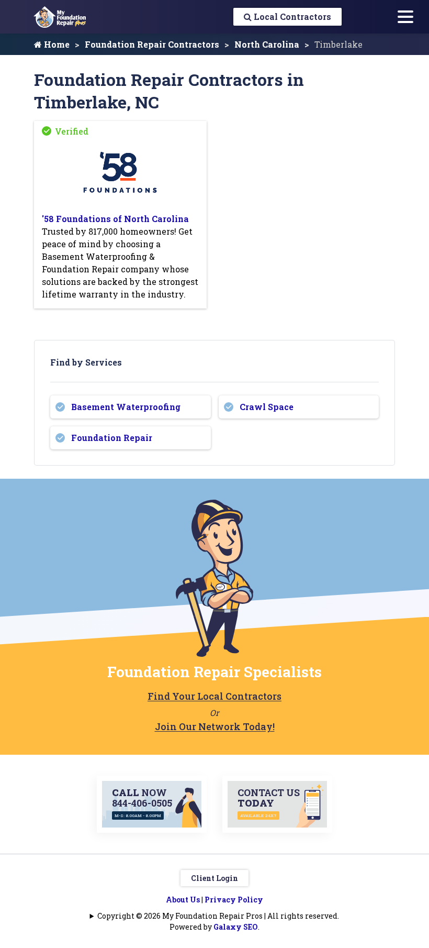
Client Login (214, 878)
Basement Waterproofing (125, 406)
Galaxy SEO (235, 927)
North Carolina (266, 44)
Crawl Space (266, 406)
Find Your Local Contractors (214, 696)
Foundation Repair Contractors (152, 44)
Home (56, 44)
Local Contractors (291, 16)
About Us (183, 900)
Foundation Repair (111, 437)
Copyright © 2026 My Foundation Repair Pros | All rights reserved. (218, 916)
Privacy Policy (234, 900)
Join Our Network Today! (215, 726)
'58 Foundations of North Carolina (115, 218)
